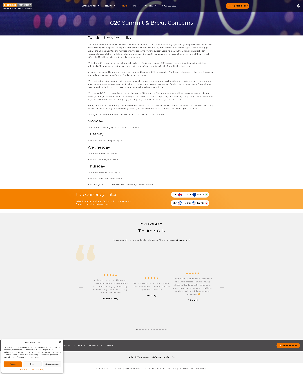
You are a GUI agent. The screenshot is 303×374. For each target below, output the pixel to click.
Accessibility (161, 368)
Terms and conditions (103, 368)
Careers (109, 345)
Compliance (118, 368)
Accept (13, 364)
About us (149, 6)
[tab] (136, 329)
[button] (60, 342)
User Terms (172, 368)
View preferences (52, 364)
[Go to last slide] (81, 287)
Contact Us (79, 345)
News (124, 6)
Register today (290, 345)
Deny (32, 364)
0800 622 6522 (169, 6)
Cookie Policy (25, 369)
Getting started (89, 6)
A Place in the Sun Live (163, 357)
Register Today (239, 6)
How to (108, 6)
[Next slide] (222, 287)
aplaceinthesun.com (139, 357)
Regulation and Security (133, 368)
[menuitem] (91, 6)
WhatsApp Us (95, 345)
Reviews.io (182, 240)
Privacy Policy (38, 369)
